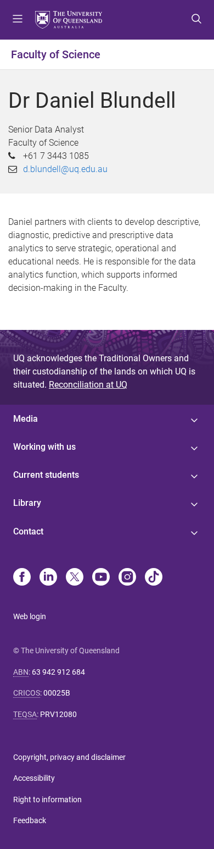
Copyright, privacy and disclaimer (69, 757)
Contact (28, 531)
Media (25, 419)
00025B (56, 692)
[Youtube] (101, 578)
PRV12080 (58, 714)
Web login (29, 616)
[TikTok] (153, 578)
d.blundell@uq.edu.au (65, 169)
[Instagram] (127, 578)
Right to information (47, 799)
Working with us (44, 447)
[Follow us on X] (74, 578)
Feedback (29, 820)
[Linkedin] (48, 578)
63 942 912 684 (58, 672)
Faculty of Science (55, 54)
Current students (46, 475)
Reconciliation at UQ (88, 384)
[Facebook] (22, 578)
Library (27, 503)
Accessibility (34, 778)
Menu (17, 20)
